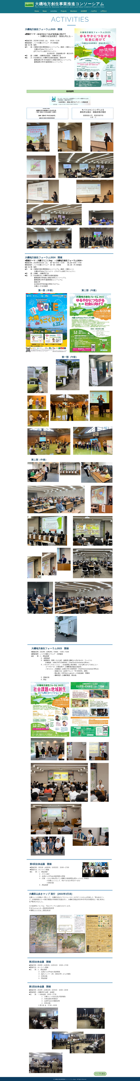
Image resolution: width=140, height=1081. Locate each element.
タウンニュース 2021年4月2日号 (42, 908)
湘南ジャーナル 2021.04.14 (40, 910)
